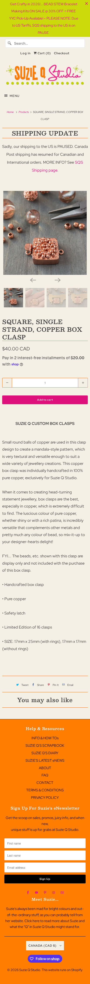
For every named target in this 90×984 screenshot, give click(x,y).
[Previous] (33, 280)
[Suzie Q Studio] (44, 75)
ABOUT (45, 768)
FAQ (45, 775)
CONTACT (44, 782)
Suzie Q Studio (29, 970)
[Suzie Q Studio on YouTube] (36, 892)
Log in (25, 53)
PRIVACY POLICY (45, 797)
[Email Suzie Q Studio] (62, 892)
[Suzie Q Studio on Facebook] (28, 892)
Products (24, 112)
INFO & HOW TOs (45, 738)
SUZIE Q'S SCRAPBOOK (45, 745)
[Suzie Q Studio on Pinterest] (45, 892)
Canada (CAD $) (42, 946)
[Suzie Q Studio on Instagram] (53, 892)
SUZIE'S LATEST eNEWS (45, 760)
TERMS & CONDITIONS (45, 790)
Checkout (61, 53)
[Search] (9, 43)
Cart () (44, 53)
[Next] (57, 280)
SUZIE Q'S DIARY (44, 753)
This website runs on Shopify (62, 970)
